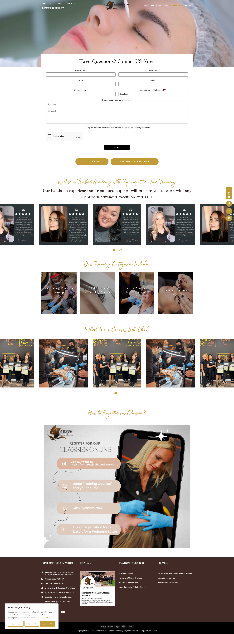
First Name (81, 70)
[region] (31, 616)
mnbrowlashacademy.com (62, 597)
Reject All (32, 624)
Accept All (47, 624)
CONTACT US (176, 5)
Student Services (63, 3)
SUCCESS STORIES (159, 5)
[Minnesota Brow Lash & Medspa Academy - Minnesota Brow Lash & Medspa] (117, 5)
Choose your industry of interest (117, 100)
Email (153, 80)
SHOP (146, 5)
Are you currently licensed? (153, 90)
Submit (117, 147)
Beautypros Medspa (53, 8)
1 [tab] (114, 250)
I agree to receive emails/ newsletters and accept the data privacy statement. (118, 127)
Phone (81, 80)
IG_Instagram (81, 90)
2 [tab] (117, 250)
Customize (16, 624)
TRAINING (46, 3)
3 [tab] (120, 250)
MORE (188, 5)
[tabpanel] (117, 224)
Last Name (153, 70)
